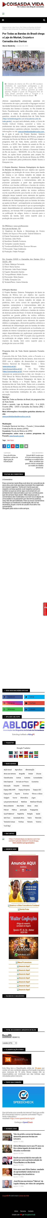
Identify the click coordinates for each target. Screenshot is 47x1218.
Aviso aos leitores (10, 774)
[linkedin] (34, 709)
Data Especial (8, 782)
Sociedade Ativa (18, 818)
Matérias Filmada (36, 802)
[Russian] (31, 754)
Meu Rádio (20, 806)
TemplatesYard (30, 1215)
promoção (23, 810)
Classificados (8, 778)
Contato (30, 1211)
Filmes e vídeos (37, 794)
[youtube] (34, 703)
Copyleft (5, 1196)
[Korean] (16, 754)
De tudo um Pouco (22, 782)
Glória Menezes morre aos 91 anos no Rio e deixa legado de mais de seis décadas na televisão (28, 1148)
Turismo (38, 822)
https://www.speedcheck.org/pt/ (22, 1118)
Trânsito (30, 822)
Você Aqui (7, 826)
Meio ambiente (9, 806)
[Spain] (26, 757)
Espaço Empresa (24, 790)
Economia (35, 782)
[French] (16, 757)
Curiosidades (37, 778)
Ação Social (8, 770)
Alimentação (30, 770)
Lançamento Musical (11, 802)
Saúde (38, 814)
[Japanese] (21, 754)
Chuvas (38, 774)
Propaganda (34, 810)
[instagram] (12, 703)
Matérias (24, 802)
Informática (24, 798)
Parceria (23, 1211)
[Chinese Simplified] (26, 754)
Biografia (22, 774)
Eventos (26, 794)
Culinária (27, 778)
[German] (21, 757)
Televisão (38, 818)
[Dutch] (36, 757)
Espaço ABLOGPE (9, 790)
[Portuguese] (36, 754)
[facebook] (12, 697)
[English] (11, 757)
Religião (30, 814)
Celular (30, 774)
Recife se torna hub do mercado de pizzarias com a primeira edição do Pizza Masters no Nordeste (27, 1160)
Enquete (16, 786)
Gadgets (6, 798)
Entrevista (26, 786)
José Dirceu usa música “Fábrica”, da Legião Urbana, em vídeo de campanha (28, 1182)
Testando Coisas (9, 822)
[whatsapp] (12, 709)
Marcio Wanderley (9, 46)
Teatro (29, 818)
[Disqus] (23, 595)
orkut (36, 806)
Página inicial (6, 27)
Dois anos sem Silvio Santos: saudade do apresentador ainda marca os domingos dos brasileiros (28, 1171)
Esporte (17, 794)
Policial (6, 810)
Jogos (33, 798)
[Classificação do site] (16, 1064)
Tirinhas (21, 822)
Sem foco (16, 27)
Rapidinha (20, 814)
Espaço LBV (8, 794)
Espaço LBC (37, 790)
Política (14, 810)
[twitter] (34, 697)
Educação (7, 786)
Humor (15, 798)
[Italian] (31, 757)
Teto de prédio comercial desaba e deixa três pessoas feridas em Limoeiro (27, 1136)
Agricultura (18, 770)
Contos (18, 778)
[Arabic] (11, 754)
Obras (29, 806)
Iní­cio (16, 1211)
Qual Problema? (9, 814)
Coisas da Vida (24, 1196)
